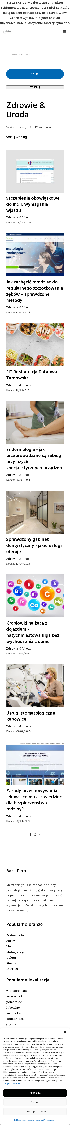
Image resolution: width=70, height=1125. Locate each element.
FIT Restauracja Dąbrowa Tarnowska (31, 375)
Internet (12, 969)
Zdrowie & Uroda (18, 217)
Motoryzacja (15, 952)
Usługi (11, 957)
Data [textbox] (32, 134)
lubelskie (13, 1007)
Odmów (35, 1102)
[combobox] (35, 135)
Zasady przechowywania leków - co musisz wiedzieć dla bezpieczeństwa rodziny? (34, 800)
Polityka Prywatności (45, 1120)
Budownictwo (16, 935)
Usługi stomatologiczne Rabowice (30, 716)
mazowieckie (15, 996)
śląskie (11, 1024)
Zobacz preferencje (35, 1111)
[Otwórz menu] (64, 31)
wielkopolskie (16, 991)
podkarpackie (16, 1019)
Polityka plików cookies (24, 1120)
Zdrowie (12, 941)
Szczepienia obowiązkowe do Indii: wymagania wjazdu (33, 204)
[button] (65, 1032)
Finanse (12, 963)
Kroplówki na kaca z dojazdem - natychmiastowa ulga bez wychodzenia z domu (32, 632)
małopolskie (15, 1013)
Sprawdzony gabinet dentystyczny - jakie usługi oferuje (34, 545)
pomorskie (14, 1002)
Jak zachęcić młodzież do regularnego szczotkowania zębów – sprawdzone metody (34, 291)
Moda (10, 946)
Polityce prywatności (12, 1083)
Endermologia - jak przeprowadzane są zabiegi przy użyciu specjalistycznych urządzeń (34, 459)
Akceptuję (35, 1092)
